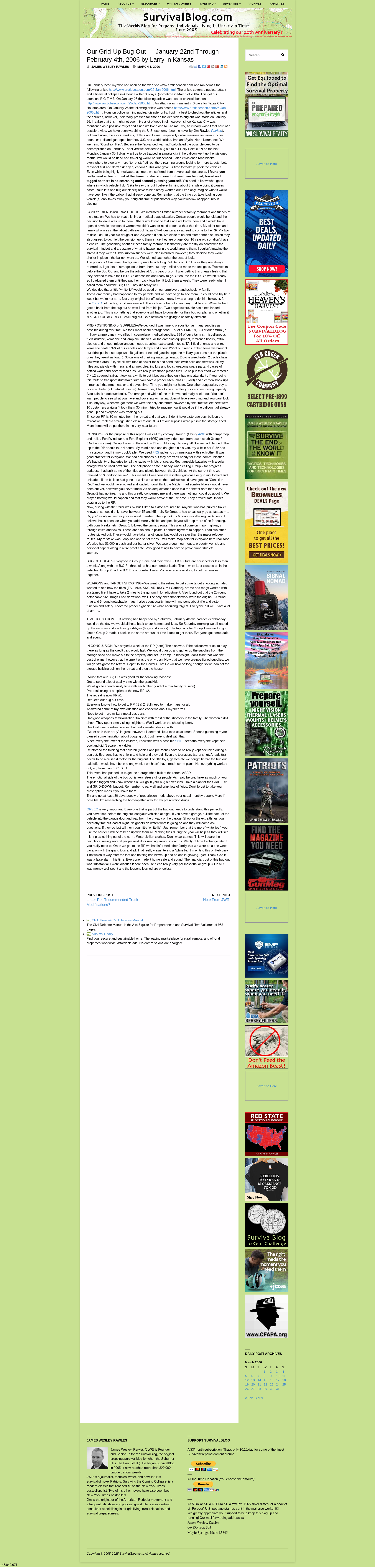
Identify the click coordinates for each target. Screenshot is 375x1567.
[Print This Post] (191, 66)
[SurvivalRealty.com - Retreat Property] (266, 104)
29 (265, 1389)
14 (259, 1380)
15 (265, 1380)
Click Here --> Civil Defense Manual (115, 920)
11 (284, 1376)
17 (278, 1380)
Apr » (259, 1398)
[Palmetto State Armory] (267, 233)
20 (253, 1384)
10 (278, 1376)
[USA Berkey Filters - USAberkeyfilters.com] (266, 1001)
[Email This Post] (195, 66)
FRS (156, 452)
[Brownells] (267, 522)
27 (253, 1389)
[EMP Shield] (266, 956)
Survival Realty (100, 934)
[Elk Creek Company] (267, 379)
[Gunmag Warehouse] (267, 858)
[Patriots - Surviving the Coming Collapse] (267, 790)
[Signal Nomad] (267, 597)
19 (247, 1384)
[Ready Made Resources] (267, 723)
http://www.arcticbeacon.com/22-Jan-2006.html (142, 89)
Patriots (216, 130)
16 (271, 1380)
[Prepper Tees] (266, 1179)
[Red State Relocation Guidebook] (266, 1134)
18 (284, 1380)
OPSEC (97, 303)
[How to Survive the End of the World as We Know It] (267, 446)
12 (247, 1380)
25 (284, 1384)
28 (259, 1389)
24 (278, 1384)
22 (265, 1384)
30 (271, 1389)
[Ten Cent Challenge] (266, 1225)
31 (278, 1389)
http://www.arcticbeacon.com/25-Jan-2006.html (120, 103)
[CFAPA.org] (266, 1316)
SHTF (179, 741)
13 (253, 1380)
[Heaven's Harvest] (267, 312)
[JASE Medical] (266, 1270)
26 (247, 1389)
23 (271, 1384)
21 (259, 1384)
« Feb (249, 1398)
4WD (201, 434)
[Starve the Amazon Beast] (266, 1047)
